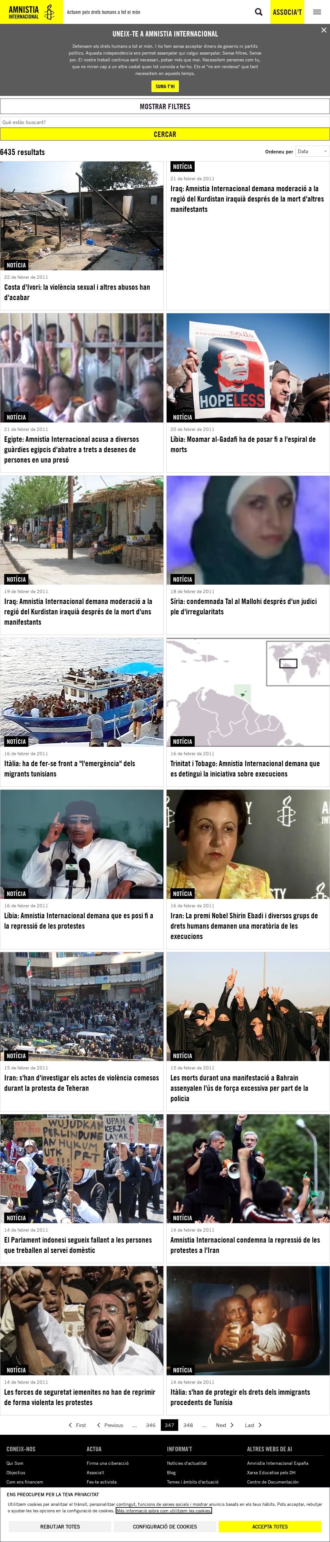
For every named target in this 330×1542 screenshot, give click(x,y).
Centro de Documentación (273, 1482)
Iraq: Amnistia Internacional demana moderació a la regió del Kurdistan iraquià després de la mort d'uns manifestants (78, 611)
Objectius (15, 1472)
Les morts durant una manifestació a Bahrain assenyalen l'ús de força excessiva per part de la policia (239, 1088)
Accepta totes (270, 1527)
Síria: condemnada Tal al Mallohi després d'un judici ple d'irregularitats (243, 606)
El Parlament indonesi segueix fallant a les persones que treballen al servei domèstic (78, 1245)
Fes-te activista (102, 1482)
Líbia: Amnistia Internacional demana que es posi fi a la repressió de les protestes (78, 921)
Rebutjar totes (60, 1527)
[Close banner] (324, 30)
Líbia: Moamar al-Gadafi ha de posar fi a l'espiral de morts (243, 444)
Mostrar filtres (165, 106)
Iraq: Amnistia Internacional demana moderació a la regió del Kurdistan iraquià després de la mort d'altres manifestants (247, 198)
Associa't (287, 12)
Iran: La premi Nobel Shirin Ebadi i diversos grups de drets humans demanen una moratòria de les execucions (244, 926)
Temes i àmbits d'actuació (192, 1482)
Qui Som (15, 1463)
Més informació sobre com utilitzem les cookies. (163, 1510)
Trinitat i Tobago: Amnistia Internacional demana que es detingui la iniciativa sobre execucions (245, 768)
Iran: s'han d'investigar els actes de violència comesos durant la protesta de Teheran (81, 1083)
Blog (171, 1472)
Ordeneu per (279, 151)
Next (221, 1425)
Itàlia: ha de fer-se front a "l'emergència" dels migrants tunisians (69, 768)
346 (151, 1425)
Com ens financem (24, 1482)
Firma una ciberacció (108, 1463)
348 (188, 1425)
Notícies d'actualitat (187, 1463)
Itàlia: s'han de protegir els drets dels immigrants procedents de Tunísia (240, 1397)
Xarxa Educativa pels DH (271, 1472)
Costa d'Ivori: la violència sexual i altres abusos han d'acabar (77, 292)
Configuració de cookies (165, 1527)
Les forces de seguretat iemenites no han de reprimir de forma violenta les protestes (79, 1397)
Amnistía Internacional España (277, 1463)
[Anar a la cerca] (258, 12)
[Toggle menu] (317, 12)
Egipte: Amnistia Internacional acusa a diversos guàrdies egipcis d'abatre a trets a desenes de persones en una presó (71, 449)
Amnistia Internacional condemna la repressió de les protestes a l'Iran (245, 1245)
